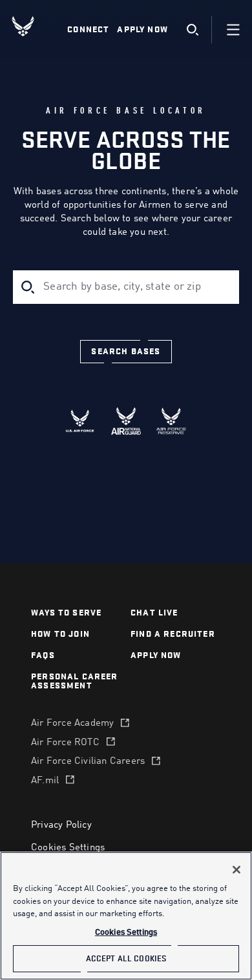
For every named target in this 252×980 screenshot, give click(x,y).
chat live (154, 612)
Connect (88, 29)
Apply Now (142, 29)
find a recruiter (173, 634)
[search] (192, 30)
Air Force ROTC (65, 743)
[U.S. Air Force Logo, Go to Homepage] (33, 26)
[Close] (236, 869)
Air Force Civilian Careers (88, 761)
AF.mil (45, 781)
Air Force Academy (72, 723)
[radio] (81, 421)
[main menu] (233, 29)
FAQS (43, 655)
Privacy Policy (61, 825)
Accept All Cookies (126, 958)
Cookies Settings (68, 848)
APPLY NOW (156, 655)
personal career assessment (74, 681)
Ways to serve (66, 612)
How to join (60, 634)
